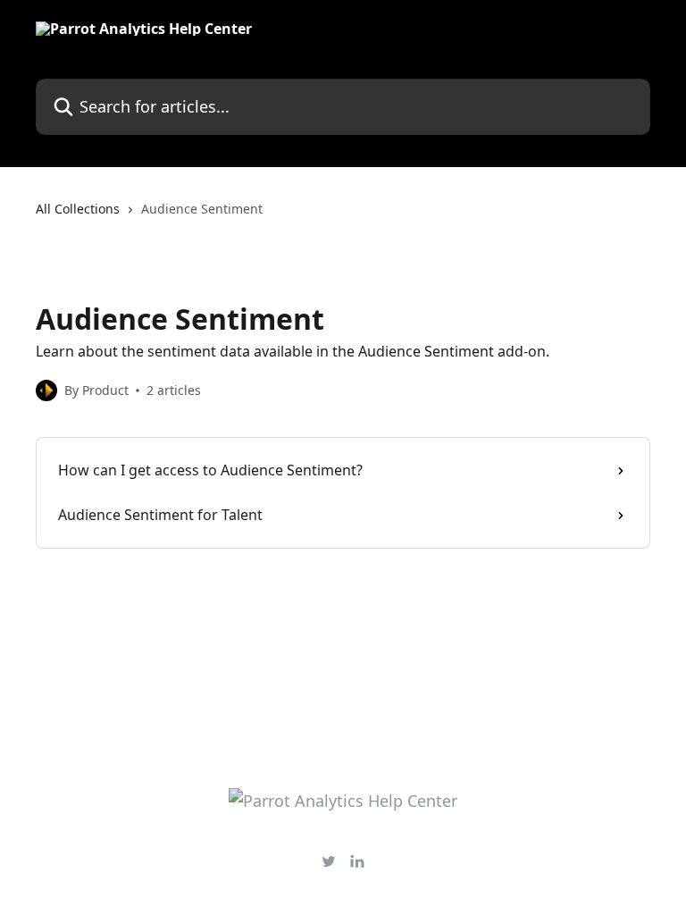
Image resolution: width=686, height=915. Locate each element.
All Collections (78, 208)
